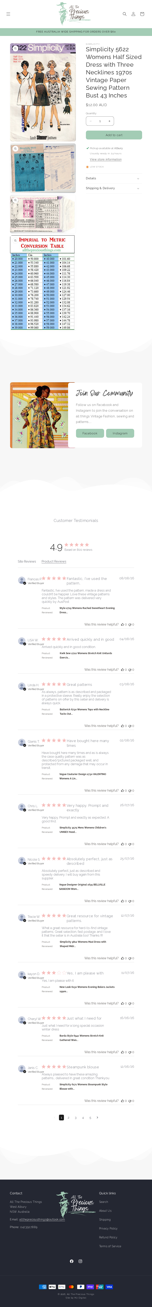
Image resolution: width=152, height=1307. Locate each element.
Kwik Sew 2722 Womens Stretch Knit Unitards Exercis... (86, 655)
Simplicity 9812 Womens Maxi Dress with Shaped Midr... (83, 944)
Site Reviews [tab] (27, 561)
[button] (8, 14)
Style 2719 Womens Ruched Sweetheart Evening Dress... (87, 610)
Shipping (105, 1219)
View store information (106, 159)
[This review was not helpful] (129, 624)
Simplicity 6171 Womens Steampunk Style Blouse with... (83, 1086)
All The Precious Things (80, 1294)
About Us (105, 1210)
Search (103, 1201)
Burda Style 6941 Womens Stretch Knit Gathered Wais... (82, 1037)
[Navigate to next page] (97, 1117)
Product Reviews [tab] (54, 561)
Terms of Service (110, 1246)
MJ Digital (80, 1298)
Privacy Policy (108, 1228)
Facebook (90, 433)
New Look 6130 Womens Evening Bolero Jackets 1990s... (87, 989)
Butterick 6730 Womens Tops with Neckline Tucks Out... (84, 711)
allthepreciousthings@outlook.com (42, 1219)
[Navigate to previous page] (54, 1117)
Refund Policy (108, 1237)
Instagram (120, 433)
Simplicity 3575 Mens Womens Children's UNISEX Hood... (83, 829)
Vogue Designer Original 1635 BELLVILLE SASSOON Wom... (82, 886)
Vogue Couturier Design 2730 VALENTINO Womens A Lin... (82, 776)
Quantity (91, 113)
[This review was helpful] (122, 624)
